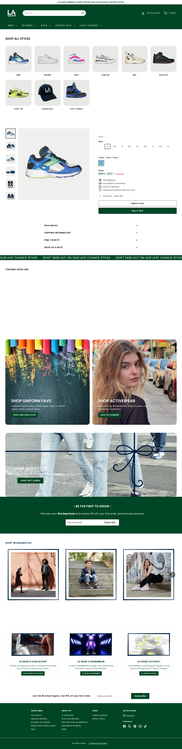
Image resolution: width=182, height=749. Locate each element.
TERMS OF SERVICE (100, 715)
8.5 (115, 146)
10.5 (145, 146)
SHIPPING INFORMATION (57, 232)
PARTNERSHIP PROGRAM (71, 726)
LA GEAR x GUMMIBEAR (91, 673)
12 (168, 146)
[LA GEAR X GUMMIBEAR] (91, 644)
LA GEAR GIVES (68, 715)
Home (101, 137)
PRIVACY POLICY (98, 719)
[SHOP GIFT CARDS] (91, 465)
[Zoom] (53, 164)
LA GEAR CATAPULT (149, 673)
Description (51, 225)
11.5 (160, 146)
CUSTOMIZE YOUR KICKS (33, 673)
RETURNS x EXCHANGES (40, 722)
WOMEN (28, 25)
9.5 (129, 146)
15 (117, 154)
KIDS (44, 25)
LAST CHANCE (90, 25)
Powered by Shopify (98, 743)
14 (110, 154)
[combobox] (54, 13)
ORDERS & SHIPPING (39, 719)
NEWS (64, 729)
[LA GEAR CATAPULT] (149, 644)
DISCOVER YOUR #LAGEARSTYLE (75, 722)
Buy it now (137, 210)
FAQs (33, 729)
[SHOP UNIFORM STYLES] (47, 382)
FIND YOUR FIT (52, 240)
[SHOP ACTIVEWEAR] (134, 382)
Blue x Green (101, 163)
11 (153, 146)
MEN (11, 25)
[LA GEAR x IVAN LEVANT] (33, 644)
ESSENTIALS (64, 25)
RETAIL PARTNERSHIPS (70, 719)
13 (102, 154)
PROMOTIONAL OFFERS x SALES (43, 726)
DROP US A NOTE (53, 247)
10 (137, 146)
